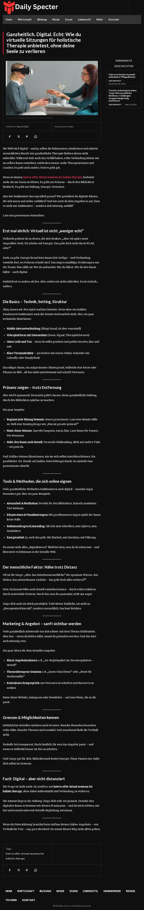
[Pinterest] (27, 136)
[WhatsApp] (35, 136)
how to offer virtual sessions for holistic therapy (52, 177)
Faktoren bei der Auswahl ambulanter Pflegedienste (122, 75)
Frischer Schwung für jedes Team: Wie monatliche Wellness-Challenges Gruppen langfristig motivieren (122, 95)
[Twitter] (18, 136)
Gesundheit (115, 81)
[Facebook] (9, 136)
